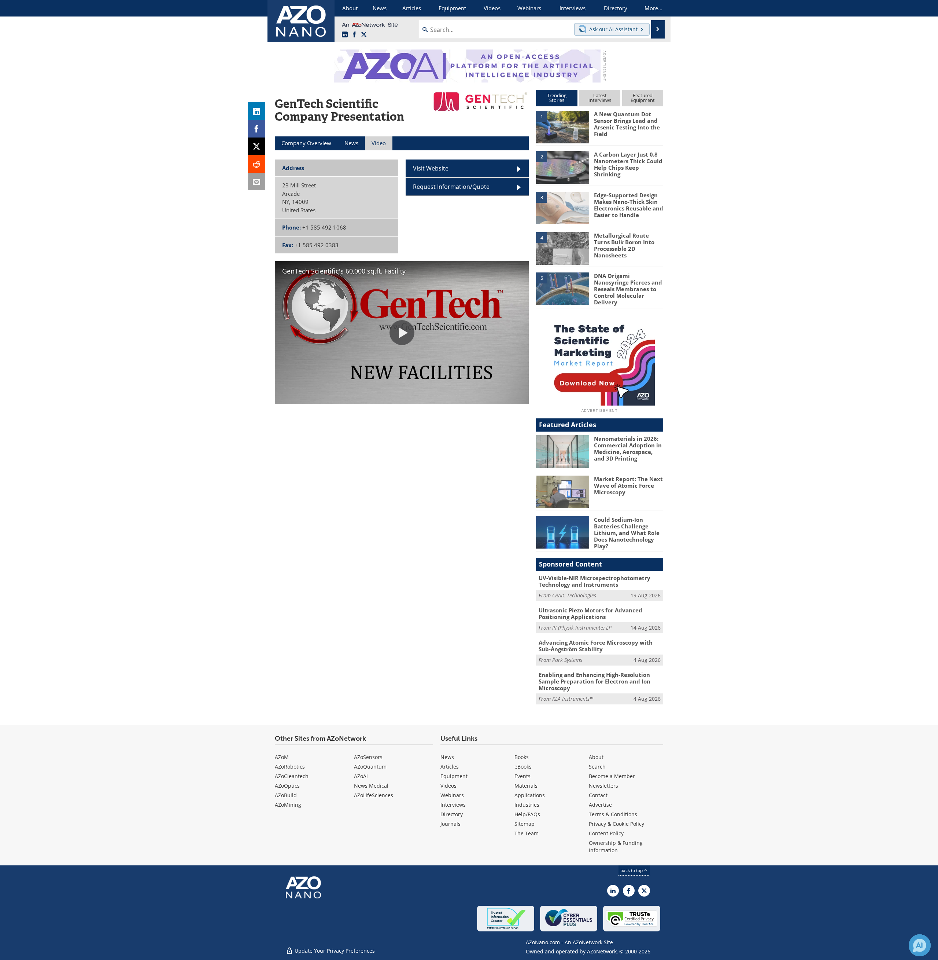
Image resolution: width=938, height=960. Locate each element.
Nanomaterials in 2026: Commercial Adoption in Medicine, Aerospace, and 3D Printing (628, 448)
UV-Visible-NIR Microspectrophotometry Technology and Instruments (594, 581)
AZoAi (361, 776)
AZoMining (288, 804)
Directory (451, 814)
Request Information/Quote (451, 187)
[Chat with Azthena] (920, 945)
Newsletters (603, 785)
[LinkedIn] (256, 111)
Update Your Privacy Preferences (334, 950)
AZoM (282, 757)
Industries (526, 804)
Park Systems (567, 659)
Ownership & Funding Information (616, 846)
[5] (562, 288)
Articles (449, 766)
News (447, 757)
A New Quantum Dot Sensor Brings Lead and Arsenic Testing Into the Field (627, 124)
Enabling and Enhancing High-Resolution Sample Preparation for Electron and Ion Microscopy (594, 681)
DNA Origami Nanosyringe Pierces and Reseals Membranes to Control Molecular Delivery (628, 289)
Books (521, 757)
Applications (529, 795)
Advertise (600, 804)
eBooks (523, 766)
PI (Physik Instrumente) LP (582, 627)
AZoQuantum (370, 766)
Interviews (453, 804)
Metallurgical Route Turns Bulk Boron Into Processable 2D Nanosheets (624, 245)
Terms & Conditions (613, 814)
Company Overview (306, 143)
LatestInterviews (599, 97)
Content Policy (606, 833)
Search (597, 766)
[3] (562, 207)
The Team (526, 833)
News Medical (371, 785)
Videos (448, 785)
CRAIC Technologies (574, 595)
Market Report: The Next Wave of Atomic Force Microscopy (628, 485)
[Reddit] (256, 164)
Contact (598, 795)
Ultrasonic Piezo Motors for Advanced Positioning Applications (590, 613)
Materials (526, 785)
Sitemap (524, 823)
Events (522, 776)
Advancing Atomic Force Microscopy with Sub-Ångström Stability (596, 646)
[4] (562, 248)
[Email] (256, 181)
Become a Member (612, 776)
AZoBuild (286, 795)
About (596, 757)
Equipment (454, 776)
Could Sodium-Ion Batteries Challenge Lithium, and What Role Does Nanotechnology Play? (627, 533)
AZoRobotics (290, 766)
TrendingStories (556, 97)
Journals (450, 823)
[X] (256, 146)
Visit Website (430, 168)
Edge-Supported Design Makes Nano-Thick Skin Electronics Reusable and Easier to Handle (628, 205)
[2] (562, 167)
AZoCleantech (292, 776)
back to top (632, 870)
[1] (562, 126)
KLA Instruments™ (572, 698)
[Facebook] (256, 129)
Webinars (452, 795)
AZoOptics (287, 785)
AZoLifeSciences (373, 795)
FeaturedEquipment (643, 97)
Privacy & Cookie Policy (616, 823)
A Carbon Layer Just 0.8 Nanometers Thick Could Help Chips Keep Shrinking (628, 164)
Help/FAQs (527, 814)
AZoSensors (368, 757)
